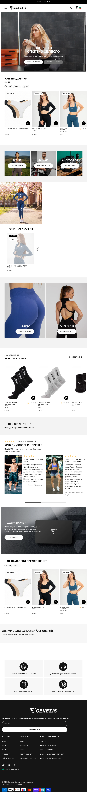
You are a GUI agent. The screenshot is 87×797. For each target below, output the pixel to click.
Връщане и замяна (48, 746)
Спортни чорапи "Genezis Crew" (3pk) (11, 404)
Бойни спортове (9, 758)
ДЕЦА (25, 86)
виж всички (9, 82)
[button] (80, 8)
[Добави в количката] (28, 123)
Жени (8, 86)
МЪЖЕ (17, 565)
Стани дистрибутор (28, 758)
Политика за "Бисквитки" (51, 758)
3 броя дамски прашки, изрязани (16, 128)
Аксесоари (6, 754)
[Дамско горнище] (20, 196)
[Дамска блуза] (45, 109)
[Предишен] (22, 2)
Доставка (44, 741)
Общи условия (46, 750)
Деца (4, 750)
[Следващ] (64, 2)
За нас (22, 741)
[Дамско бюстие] (73, 109)
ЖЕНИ (8, 565)
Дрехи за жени (33, 62)
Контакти (24, 746)
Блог (22, 750)
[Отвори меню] (6, 7)
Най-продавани (16, 79)
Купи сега (14, 537)
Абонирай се (34, 729)
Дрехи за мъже (53, 62)
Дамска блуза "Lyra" (39, 128)
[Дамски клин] (22, 209)
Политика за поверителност (52, 754)
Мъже (17, 86)
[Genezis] (18, 8)
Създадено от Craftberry (12, 784)
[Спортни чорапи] (20, 382)
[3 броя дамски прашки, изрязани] (18, 109)
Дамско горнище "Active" (17, 266)
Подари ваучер (26, 754)
